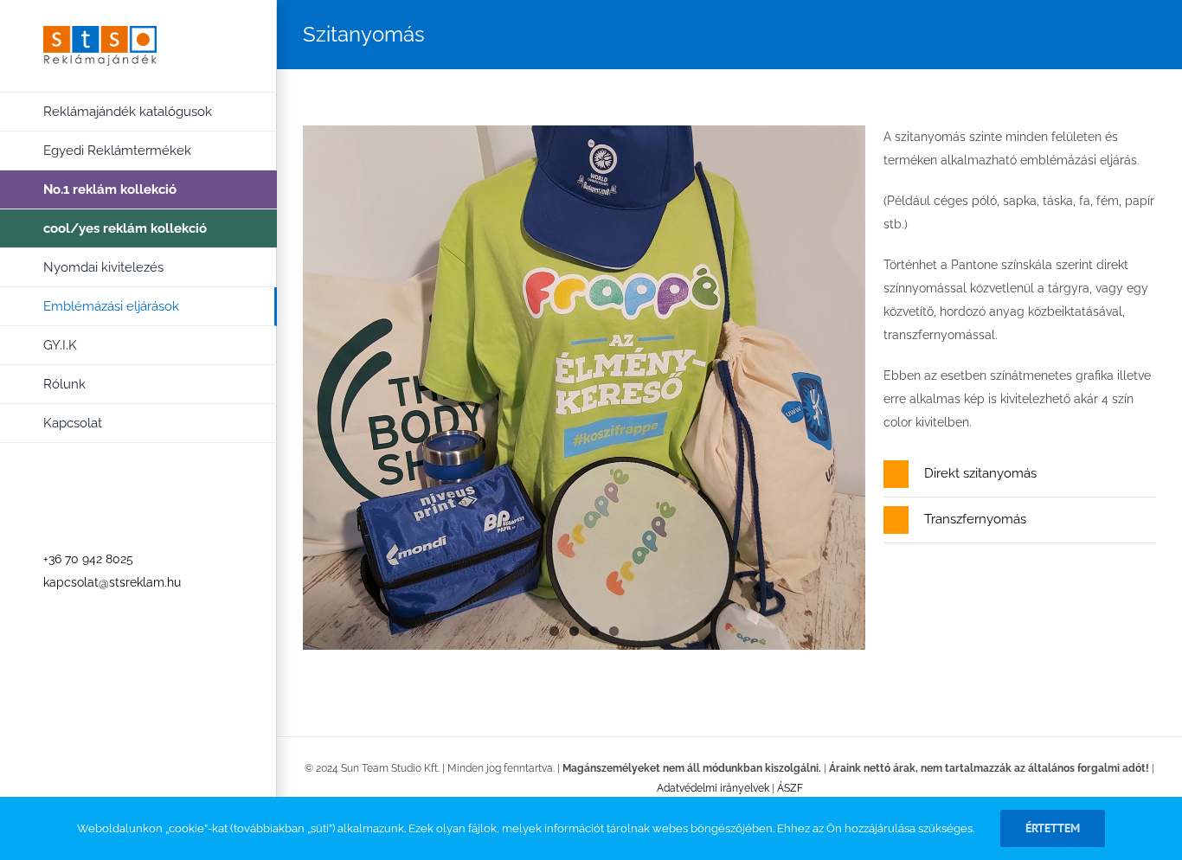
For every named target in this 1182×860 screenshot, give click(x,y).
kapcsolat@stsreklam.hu (112, 582)
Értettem (1052, 828)
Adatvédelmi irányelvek (713, 788)
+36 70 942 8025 (88, 559)
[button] (1019, 474)
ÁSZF (790, 788)
